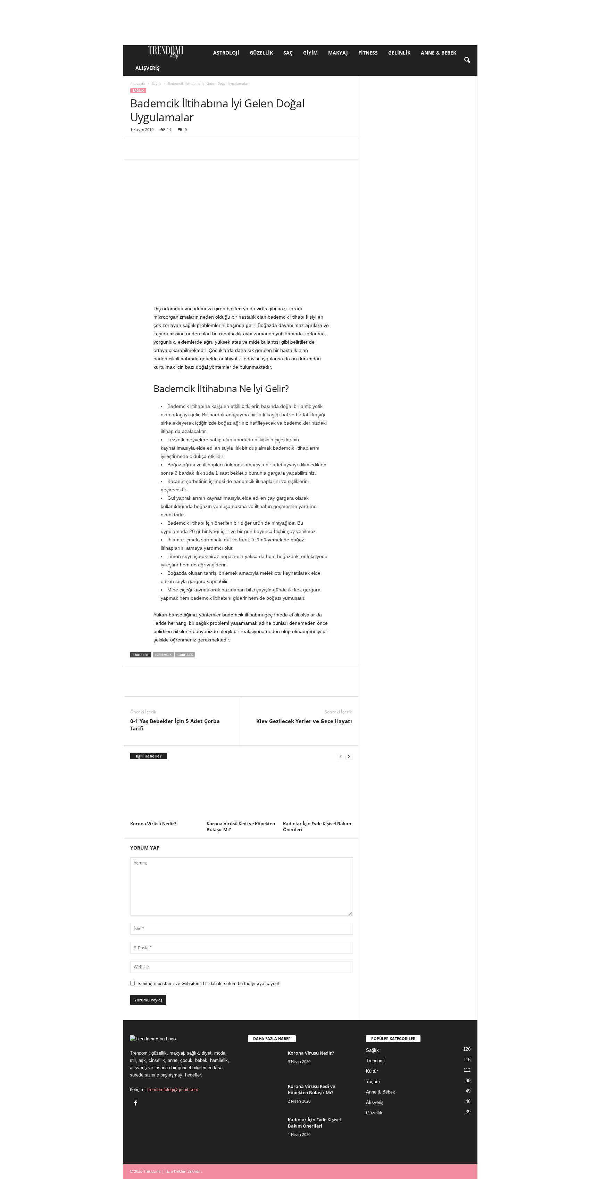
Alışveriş (147, 68)
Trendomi (375, 1060)
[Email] (233, 149)
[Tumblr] (265, 149)
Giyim (310, 52)
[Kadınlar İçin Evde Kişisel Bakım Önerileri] (317, 793)
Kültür (372, 1071)
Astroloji (226, 52)
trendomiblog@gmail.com (172, 1089)
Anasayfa (137, 83)
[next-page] (348, 756)
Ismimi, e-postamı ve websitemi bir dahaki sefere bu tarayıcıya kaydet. (209, 983)
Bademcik (163, 655)
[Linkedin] (201, 149)
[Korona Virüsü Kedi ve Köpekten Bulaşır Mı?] (241, 793)
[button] (467, 60)
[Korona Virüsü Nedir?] (165, 793)
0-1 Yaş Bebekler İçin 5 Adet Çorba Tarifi (175, 725)
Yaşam (373, 1081)
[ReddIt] (217, 149)
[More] (345, 149)
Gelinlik (399, 52)
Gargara (185, 655)
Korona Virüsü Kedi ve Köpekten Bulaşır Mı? (241, 826)
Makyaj (338, 52)
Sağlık (156, 83)
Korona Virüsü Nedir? (153, 823)
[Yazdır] (249, 149)
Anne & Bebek (438, 52)
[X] (153, 149)
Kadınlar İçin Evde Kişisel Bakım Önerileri (317, 826)
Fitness (368, 52)
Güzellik (261, 52)
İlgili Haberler (148, 756)
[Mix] (297, 149)
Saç (288, 52)
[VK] (313, 149)
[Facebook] (137, 149)
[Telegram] (281, 149)
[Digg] (329, 149)
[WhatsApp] (185, 149)
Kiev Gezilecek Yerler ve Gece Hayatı (304, 721)
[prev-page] (340, 756)
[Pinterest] (169, 149)
